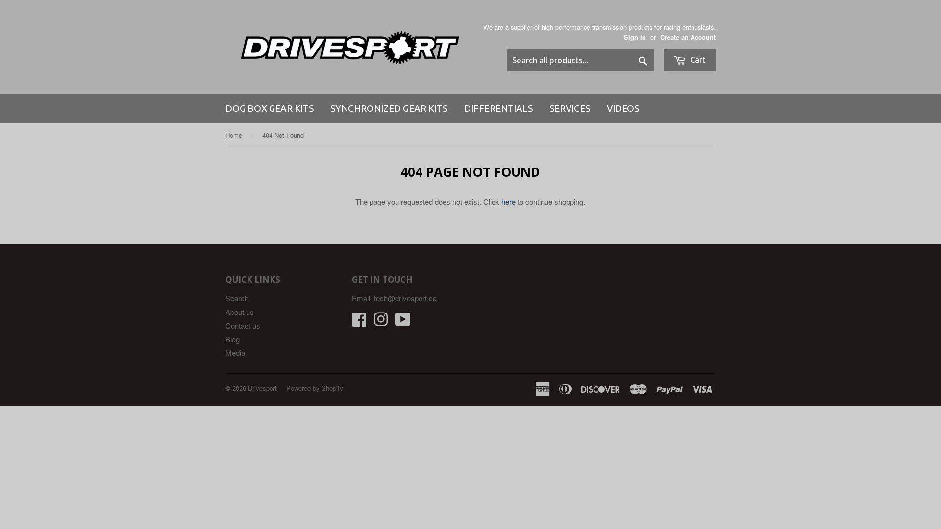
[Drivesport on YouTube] (403, 322)
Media (235, 352)
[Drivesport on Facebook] (359, 322)
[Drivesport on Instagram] (380, 322)
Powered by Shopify (314, 388)
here (508, 201)
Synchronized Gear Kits (388, 108)
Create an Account (688, 37)
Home (233, 135)
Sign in (635, 37)
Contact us (242, 325)
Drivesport (262, 388)
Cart (697, 59)
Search (236, 298)
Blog (232, 339)
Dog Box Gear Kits (269, 108)
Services (569, 108)
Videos (623, 108)
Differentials (498, 108)
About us (239, 312)
